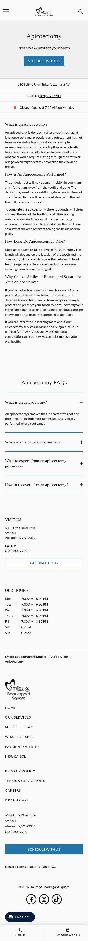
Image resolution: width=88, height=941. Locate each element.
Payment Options (22, 746)
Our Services (18, 717)
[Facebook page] (31, 899)
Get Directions (44, 563)
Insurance (15, 756)
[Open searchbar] (80, 11)
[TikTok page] (57, 899)
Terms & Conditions (25, 781)
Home (10, 707)
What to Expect (20, 737)
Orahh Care (17, 800)
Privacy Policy (20, 771)
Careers (13, 790)
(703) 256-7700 (49, 96)
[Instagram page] (44, 899)
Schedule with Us (44, 61)
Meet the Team (19, 727)
